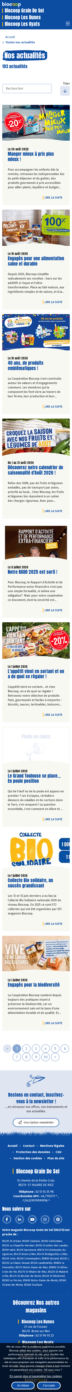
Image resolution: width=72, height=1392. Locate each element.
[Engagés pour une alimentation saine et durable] (36, 229)
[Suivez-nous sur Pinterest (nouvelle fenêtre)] (57, 1219)
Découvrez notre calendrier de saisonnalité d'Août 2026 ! (35, 470)
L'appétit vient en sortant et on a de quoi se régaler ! (36, 674)
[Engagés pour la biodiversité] (36, 955)
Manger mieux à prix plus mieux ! (31, 156)
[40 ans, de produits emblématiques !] (36, 333)
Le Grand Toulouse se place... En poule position (34, 778)
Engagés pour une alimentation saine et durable (36, 261)
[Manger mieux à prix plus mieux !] (36, 124)
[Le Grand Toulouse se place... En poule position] (36, 746)
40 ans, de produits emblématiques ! (29, 365)
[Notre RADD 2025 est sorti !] (36, 542)
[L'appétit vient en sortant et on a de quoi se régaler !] (36, 642)
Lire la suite (54, 197)
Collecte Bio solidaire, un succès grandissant (30, 883)
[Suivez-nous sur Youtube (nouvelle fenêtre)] (32, 1219)
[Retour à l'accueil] (17, 4)
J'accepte (49, 1385)
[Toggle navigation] (68, 24)
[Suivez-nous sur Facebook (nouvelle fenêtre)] (6, 1219)
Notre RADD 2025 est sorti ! (32, 572)
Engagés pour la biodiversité (34, 985)
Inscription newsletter (39, 1122)
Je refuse (23, 1385)
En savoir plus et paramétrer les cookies (36, 1376)
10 (46, 1057)
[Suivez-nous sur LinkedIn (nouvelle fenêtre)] (19, 1219)
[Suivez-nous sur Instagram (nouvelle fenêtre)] (45, 1219)
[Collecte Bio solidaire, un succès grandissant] (36, 851)
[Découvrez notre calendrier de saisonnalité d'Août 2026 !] (36, 438)
